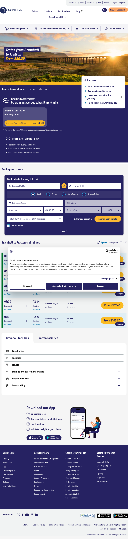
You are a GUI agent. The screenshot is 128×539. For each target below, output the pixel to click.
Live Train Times (9, 486)
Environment (39, 482)
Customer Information (76, 452)
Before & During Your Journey (106, 454)
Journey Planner (18, 89)
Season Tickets (103, 462)
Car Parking (101, 469)
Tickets (6, 482)
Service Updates (72, 490)
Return (54, 194)
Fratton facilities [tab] (48, 338)
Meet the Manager (73, 478)
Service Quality (72, 486)
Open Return (73, 194)
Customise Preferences (62, 286)
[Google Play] (120, 515)
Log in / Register (119, 2)
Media (106, 2)
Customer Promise (73, 459)
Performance (71, 482)
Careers (37, 470)
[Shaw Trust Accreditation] (87, 515)
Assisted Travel (72, 462)
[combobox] (33, 186)
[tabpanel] (64, 369)
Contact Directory (41, 478)
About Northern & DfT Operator (46, 459)
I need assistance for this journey (99, 97)
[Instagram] (32, 514)
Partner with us (40, 466)
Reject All (27, 286)
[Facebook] (22, 514)
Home (4, 89)
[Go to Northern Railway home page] (11, 12)
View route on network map (101, 86)
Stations (6, 478)
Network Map (102, 481)
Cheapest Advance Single (25, 123)
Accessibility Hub (94, 2)
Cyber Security (72, 498)
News (36, 486)
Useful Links (8, 452)
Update (104, 242)
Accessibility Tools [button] (76, 2)
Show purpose (107, 279)
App (4, 466)
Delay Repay (8, 470)
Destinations (8, 474)
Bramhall (17, 99)
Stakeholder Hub (41, 462)
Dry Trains (101, 477)
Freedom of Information (44, 490)
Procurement (39, 494)
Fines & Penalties (73, 474)
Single (39, 194)
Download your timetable (99, 91)
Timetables (7, 462)
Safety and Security (74, 466)
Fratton (30, 99)
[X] (19, 514)
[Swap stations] (64, 185)
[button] (104, 10)
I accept (100, 286)
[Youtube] (27, 514)
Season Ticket (93, 194)
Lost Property (102, 466)
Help (5, 459)
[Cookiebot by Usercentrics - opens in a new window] (107, 251)
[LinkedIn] (36, 514)
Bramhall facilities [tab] (17, 338)
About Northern (41, 452)
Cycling (100, 473)
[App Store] (104, 515)
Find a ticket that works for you (102, 102)
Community (38, 474)
